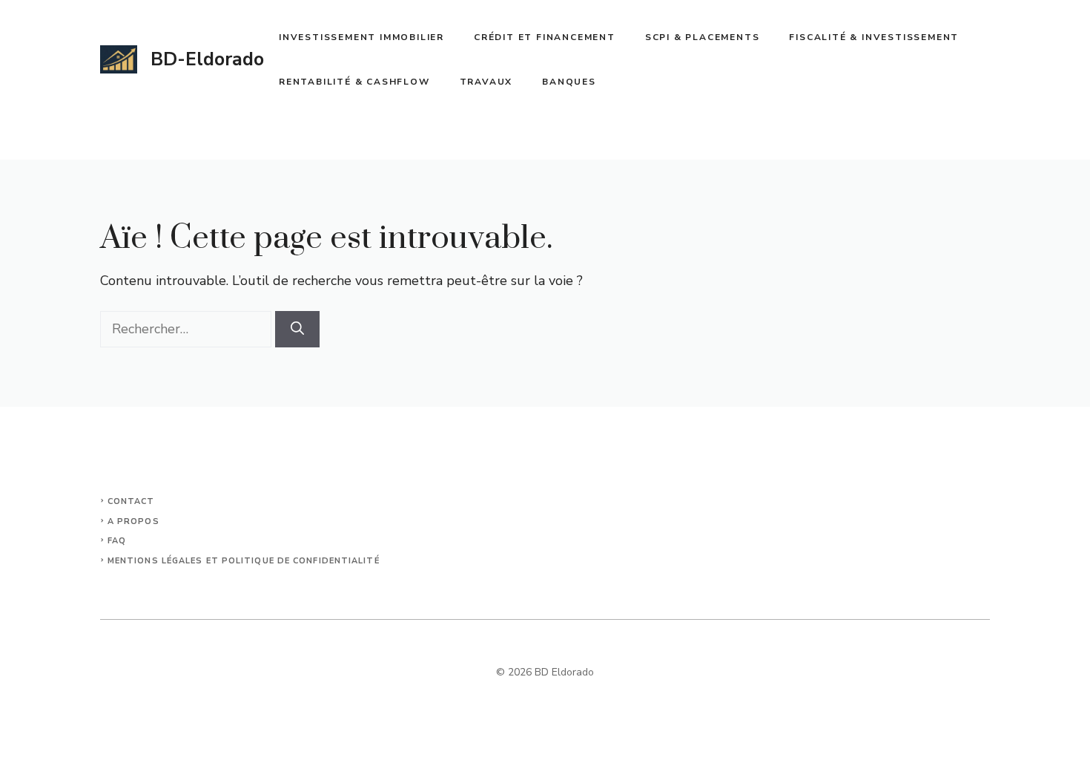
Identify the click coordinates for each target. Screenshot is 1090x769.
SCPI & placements (702, 37)
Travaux (486, 82)
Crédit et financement (544, 37)
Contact (131, 501)
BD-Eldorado (207, 59)
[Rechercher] (297, 329)
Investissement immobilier (361, 37)
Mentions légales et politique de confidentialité (244, 560)
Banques (569, 82)
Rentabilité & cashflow (354, 82)
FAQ (117, 540)
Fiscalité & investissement (874, 37)
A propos (133, 521)
